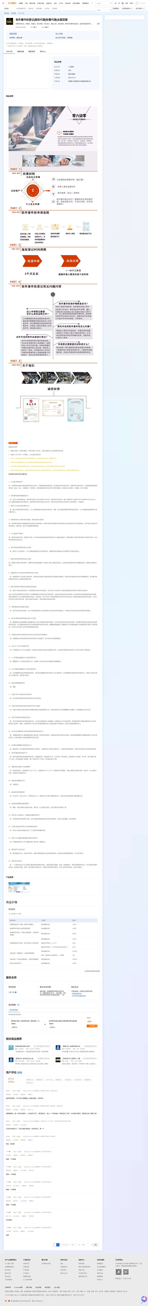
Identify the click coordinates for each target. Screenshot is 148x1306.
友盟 (88, 1291)
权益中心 (49, 3)
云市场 (61, 3)
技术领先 (8, 1270)
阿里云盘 (119, 1291)
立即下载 (11, 992)
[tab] (14, 1010)
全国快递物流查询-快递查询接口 (23, 1046)
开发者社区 (64, 1267)
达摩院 (106, 1291)
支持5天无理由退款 (39, 43)
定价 (55, 3)
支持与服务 (76, 3)
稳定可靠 (8, 1273)
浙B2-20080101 (51, 1295)
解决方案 (32, 3)
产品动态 (26, 1270)
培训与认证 (64, 1273)
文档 (61, 1263)
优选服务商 (50, 43)
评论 (43, 51)
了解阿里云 (85, 3)
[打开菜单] (3, 3)
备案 (126, 3)
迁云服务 (100, 1270)
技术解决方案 (46, 1263)
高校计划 (81, 1270)
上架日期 (57, 77)
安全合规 (8, 1276)
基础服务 (100, 1263)
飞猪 (60, 1291)
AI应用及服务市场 (21, 8)
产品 (26, 3)
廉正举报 (29, 1287)
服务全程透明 (29, 43)
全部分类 (6, 13)
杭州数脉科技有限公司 (90, 1046)
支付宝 (101, 1291)
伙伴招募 (54, 8)
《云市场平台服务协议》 (79, 996)
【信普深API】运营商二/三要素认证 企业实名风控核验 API (72, 1058)
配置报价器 (27, 1276)
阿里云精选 (39, 8)
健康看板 (100, 1276)
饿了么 (125, 1291)
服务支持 (32, 51)
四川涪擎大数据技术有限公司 (42, 1046)
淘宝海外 (112, 1291)
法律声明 (8, 1287)
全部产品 (26, 1263)
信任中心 (100, 1279)
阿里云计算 (66, 1291)
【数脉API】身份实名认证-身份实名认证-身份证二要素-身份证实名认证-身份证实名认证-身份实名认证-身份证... (25, 1058)
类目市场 (30, 8)
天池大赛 (63, 1270)
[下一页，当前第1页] (75, 1244)
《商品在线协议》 (76, 993)
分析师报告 (8, 1279)
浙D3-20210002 (78, 1295)
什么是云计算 (9, 1263)
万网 (77, 1291)
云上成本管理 (27, 1279)
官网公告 (100, 1273)
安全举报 (38, 1287)
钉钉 (96, 1291)
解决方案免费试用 (84, 1267)
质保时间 (57, 70)
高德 (81, 1291)
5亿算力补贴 (83, 1273)
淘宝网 (17, 1291)
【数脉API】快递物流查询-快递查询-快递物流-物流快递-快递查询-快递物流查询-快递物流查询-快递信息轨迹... (72, 1046)
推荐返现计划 (83, 1276)
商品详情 (9, 51)
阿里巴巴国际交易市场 (39, 1291)
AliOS (73, 1291)
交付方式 (57, 67)
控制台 (131, 3)
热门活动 (47, 8)
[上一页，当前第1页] (55, 1244)
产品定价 (26, 1273)
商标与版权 (21, 13)
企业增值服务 (101, 1267)
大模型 (21, 3)
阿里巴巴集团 (9, 1291)
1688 (49, 1291)
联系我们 (48, 1287)
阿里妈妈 (55, 1291)
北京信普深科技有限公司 (89, 1058)
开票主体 (57, 81)
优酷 (92, 1291)
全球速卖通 (27, 1291)
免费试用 (26, 1267)
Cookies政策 (18, 1287)
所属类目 (57, 74)
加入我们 (57, 1287)
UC (85, 1291)
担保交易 (21, 43)
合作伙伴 (68, 3)
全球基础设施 (9, 1267)
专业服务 (13, 13)
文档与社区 (40, 3)
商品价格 (20, 51)
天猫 (21, 1291)
